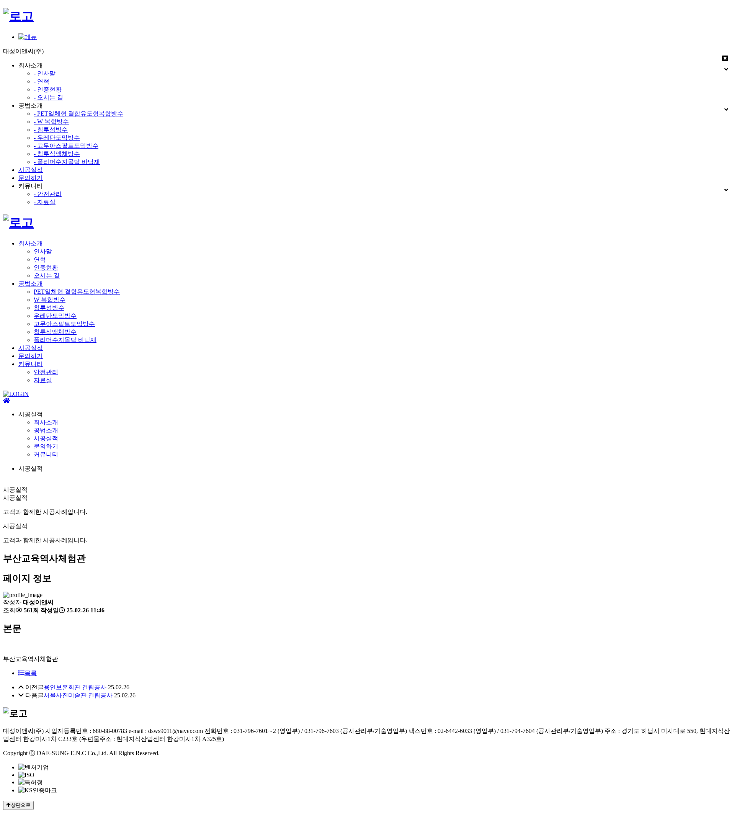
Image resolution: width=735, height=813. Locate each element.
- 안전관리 (48, 194)
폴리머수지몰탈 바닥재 (65, 340)
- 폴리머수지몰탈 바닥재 (67, 162)
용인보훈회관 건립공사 (75, 687)
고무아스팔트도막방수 (64, 324)
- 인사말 (45, 73)
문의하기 (30, 178)
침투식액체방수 (55, 332)
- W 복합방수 (51, 121)
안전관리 (46, 372)
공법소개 (30, 283)
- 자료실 (45, 202)
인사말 (43, 251)
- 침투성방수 (51, 129)
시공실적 (30, 170)
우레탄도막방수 (55, 315)
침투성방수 (49, 307)
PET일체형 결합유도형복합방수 (77, 291)
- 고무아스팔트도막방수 (66, 145)
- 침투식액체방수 (57, 153)
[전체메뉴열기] (27, 37)
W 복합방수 (49, 299)
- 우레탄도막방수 (57, 137)
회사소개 (30, 243)
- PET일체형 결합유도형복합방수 (78, 113)
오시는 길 (47, 275)
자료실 (43, 380)
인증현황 (46, 267)
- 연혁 (41, 81)
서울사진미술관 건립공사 (78, 695)
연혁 (40, 259)
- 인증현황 (48, 89)
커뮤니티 (30, 364)
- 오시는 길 (48, 97)
